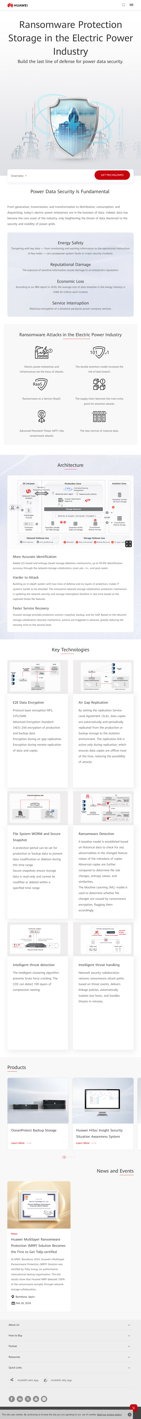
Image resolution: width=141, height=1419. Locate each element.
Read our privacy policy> (109, 1414)
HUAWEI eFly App (61, 1380)
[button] (64, 1157)
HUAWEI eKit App (27, 1380)
